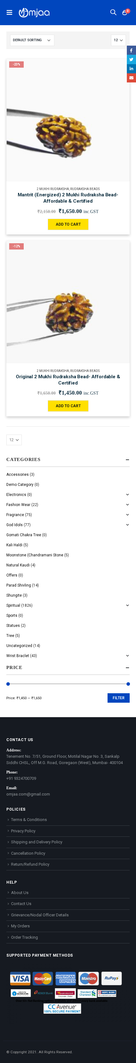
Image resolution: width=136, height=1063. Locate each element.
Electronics (16, 494)
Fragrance (15, 515)
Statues (13, 625)
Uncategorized (19, 646)
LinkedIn (131, 68)
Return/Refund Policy (30, 864)
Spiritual (13, 605)
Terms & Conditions (29, 819)
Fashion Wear (18, 505)
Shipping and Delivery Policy (36, 842)
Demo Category (20, 484)
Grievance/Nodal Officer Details (40, 915)
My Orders (20, 926)
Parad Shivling (18, 585)
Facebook (131, 50)
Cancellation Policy (28, 853)
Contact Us (21, 903)
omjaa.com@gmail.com (28, 794)
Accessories (17, 474)
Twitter (131, 59)
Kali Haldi (14, 545)
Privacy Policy (23, 831)
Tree (10, 635)
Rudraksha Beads (85, 189)
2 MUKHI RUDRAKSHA (53, 189)
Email (131, 77)
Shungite (14, 595)
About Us (19, 892)
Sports (11, 615)
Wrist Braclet (17, 656)
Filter (119, 698)
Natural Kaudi (18, 565)
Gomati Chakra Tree (23, 535)
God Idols (14, 525)
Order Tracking (24, 937)
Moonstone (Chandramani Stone (34, 555)
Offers (11, 575)
